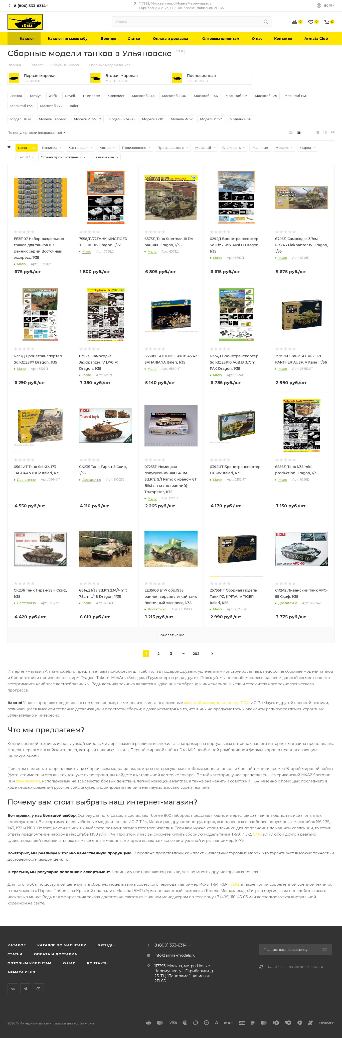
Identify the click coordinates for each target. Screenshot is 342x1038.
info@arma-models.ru (175, 955)
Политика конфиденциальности (295, 967)
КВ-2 (235, 884)
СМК (257, 834)
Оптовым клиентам (30, 963)
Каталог (17, 945)
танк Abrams (28, 781)
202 (196, 653)
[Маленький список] (290, 133)
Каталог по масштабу (61, 945)
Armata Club (21, 972)
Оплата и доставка (55, 954)
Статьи (15, 954)
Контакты (98, 963)
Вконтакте (13, 988)
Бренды (106, 945)
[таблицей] (332, 133)
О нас (69, 963)
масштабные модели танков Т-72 (216, 702)
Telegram (25, 988)
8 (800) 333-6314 (170, 945)
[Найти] (266, 21)
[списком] (325, 133)
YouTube (38, 988)
